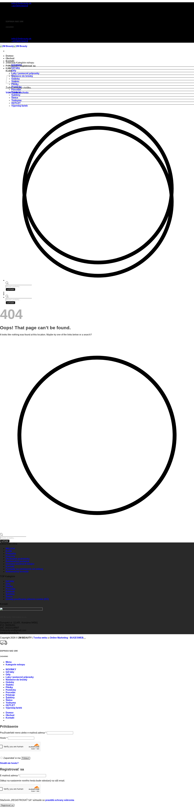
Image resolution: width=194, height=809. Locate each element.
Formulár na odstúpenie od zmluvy (24, 569)
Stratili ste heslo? (9, 763)
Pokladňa (11, 553)
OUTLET (16, 103)
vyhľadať (10, 303)
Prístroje (15, 92)
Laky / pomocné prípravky (25, 73)
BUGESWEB (77, 637)
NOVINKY (16, 65)
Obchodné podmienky (18, 559)
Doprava (10, 556)
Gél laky (15, 68)
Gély (13, 70)
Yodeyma (16, 100)
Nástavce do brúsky (22, 76)
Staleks (10, 685)
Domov (9, 56)
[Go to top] (85, 638)
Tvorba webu (40, 637)
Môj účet (10, 548)
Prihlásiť (25, 758)
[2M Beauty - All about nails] (13, 46)
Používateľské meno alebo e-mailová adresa (23, 732)
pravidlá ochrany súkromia (59, 800)
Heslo (3, 738)
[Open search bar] (7, 297)
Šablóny (15, 95)
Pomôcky (16, 87)
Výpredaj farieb (19, 106)
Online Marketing (59, 637)
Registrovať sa (7, 805)
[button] (8, 68)
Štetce (14, 97)
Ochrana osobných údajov (20, 564)
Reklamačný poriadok (17, 561)
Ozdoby (10, 682)
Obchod (10, 58)
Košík (9, 551)
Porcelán (16, 89)
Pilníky (15, 84)
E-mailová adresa (9, 775)
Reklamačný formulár (17, 571)
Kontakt (10, 61)
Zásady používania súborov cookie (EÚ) (27, 599)
